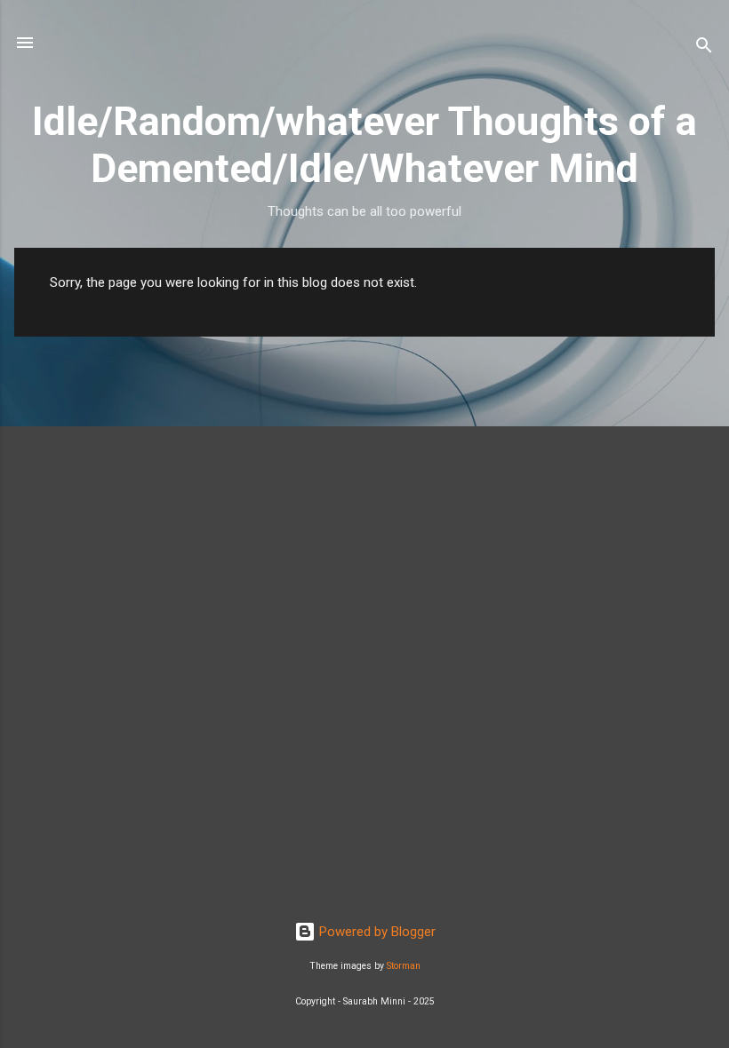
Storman (404, 966)
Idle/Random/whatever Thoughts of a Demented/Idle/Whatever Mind (364, 145)
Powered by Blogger (376, 932)
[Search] (704, 48)
